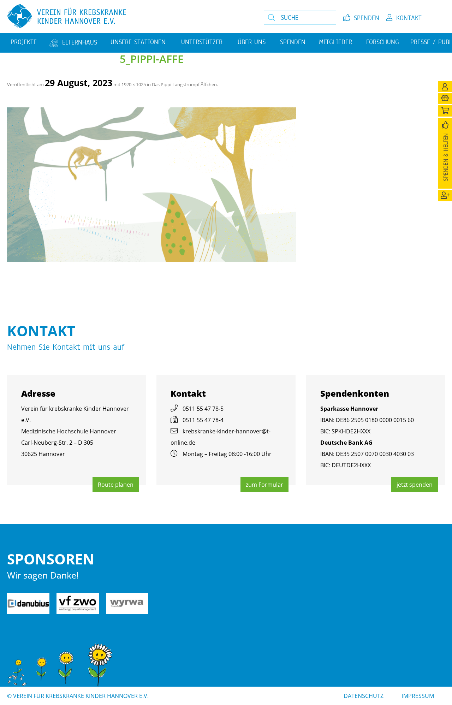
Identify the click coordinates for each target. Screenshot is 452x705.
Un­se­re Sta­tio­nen (138, 42)
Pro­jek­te (24, 42)
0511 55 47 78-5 (203, 409)
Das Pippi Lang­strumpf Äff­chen (184, 84)
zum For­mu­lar (264, 484)
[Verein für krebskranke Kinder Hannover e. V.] (123, 17)
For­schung (382, 42)
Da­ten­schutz (363, 696)
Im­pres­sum (418, 696)
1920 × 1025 (133, 84)
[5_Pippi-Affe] (151, 184)
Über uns (252, 42)
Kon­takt (409, 18)
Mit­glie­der (335, 42)
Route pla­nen (115, 484)
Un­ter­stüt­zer (201, 42)
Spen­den (366, 18)
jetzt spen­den (415, 484)
